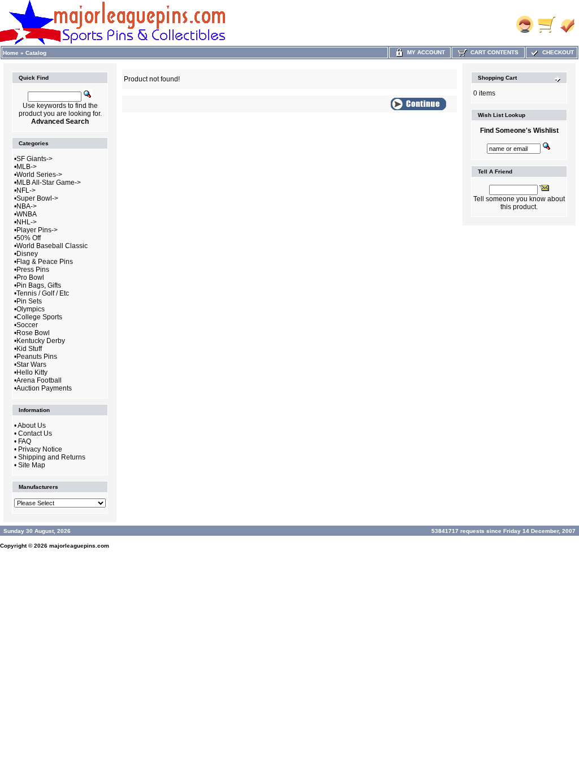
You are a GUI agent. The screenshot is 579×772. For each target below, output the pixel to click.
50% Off (28, 238)
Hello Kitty (31, 372)
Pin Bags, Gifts (38, 285)
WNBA (26, 214)
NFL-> (26, 190)
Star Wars (31, 364)
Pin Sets (29, 301)
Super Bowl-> (37, 198)
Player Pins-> (37, 230)
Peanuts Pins (36, 357)
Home (11, 53)
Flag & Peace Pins (44, 262)
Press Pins (32, 270)
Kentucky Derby (40, 341)
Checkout (556, 52)
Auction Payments (44, 388)
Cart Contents (492, 52)
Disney (27, 254)
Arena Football (39, 380)
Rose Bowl (33, 333)
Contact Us (35, 433)
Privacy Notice (40, 449)
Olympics (30, 309)
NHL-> (26, 222)
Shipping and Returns (51, 457)
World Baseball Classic (52, 246)
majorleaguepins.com (79, 546)
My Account (424, 52)
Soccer (27, 325)
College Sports (39, 317)
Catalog (35, 53)
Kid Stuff (29, 349)
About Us (32, 426)
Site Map (31, 465)
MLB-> (26, 167)
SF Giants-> (34, 159)
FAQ (24, 441)
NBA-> (26, 206)
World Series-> (39, 175)
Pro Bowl (30, 277)
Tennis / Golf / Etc (42, 293)
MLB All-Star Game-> (48, 183)
